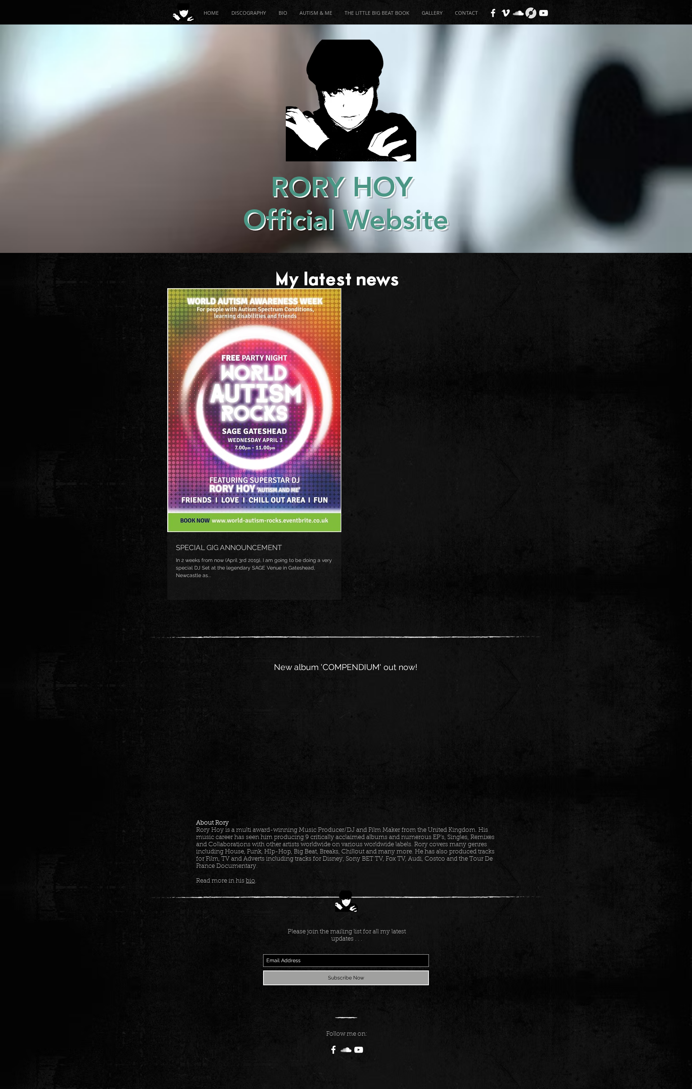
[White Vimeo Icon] (505, 13)
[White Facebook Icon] (493, 13)
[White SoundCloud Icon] (518, 13)
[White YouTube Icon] (543, 13)
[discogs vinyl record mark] (530, 13)
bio (250, 881)
